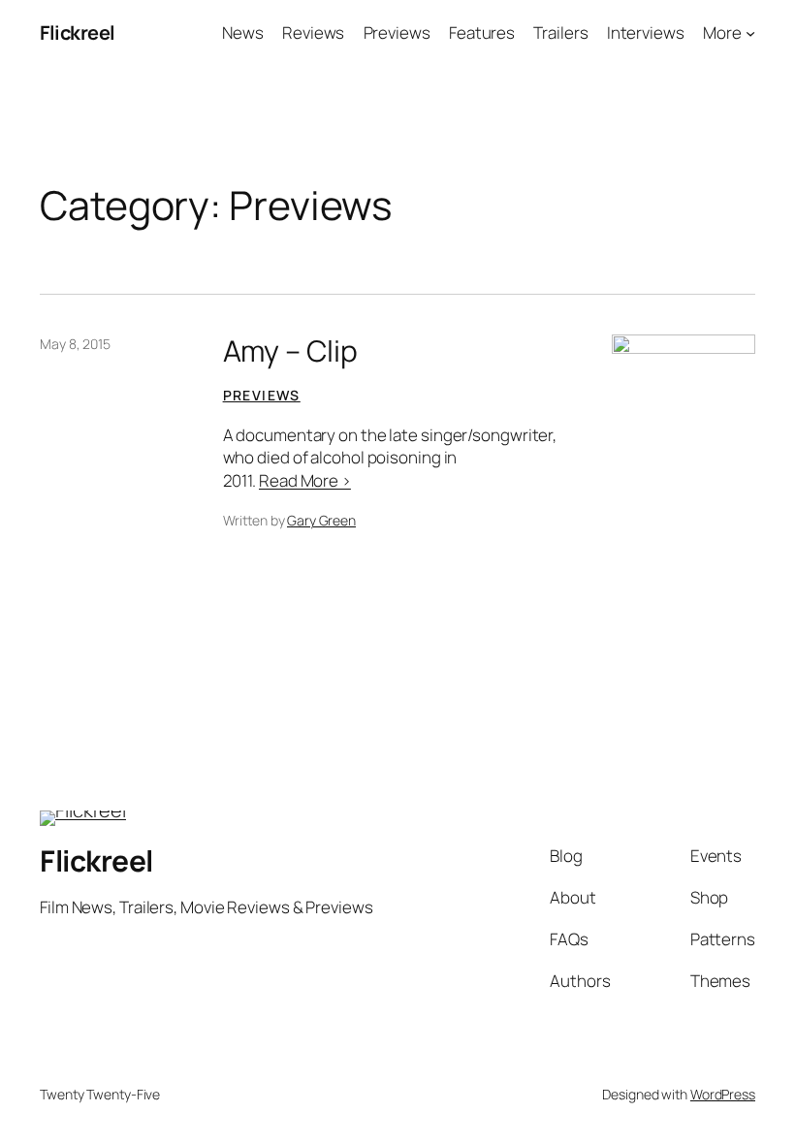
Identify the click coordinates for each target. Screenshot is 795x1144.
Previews (262, 395)
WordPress (722, 1094)
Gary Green (321, 520)
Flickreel (77, 32)
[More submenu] (750, 33)
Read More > (305, 480)
